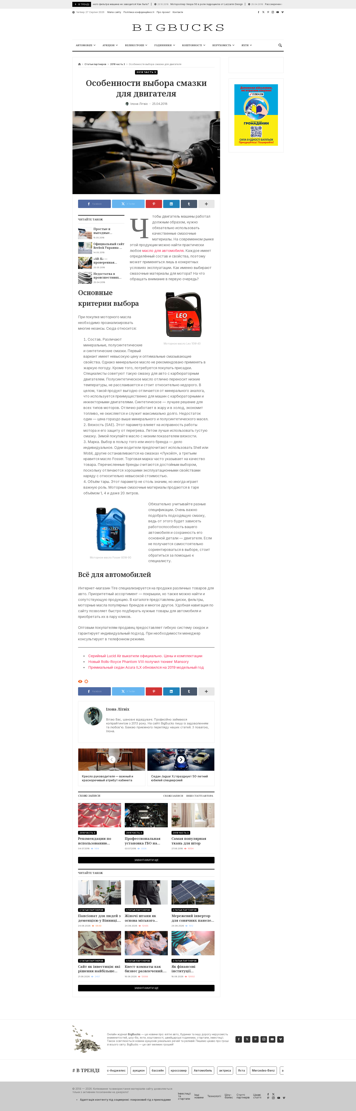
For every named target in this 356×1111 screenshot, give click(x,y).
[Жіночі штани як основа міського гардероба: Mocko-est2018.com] (146, 892)
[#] (258, 12)
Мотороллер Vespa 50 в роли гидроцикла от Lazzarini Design (183, 4)
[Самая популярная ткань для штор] (193, 815)
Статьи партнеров (95, 64)
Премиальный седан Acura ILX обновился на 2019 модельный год (146, 667)
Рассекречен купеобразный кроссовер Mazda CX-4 (273, 4)
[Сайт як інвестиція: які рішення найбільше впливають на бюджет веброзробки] (99, 943)
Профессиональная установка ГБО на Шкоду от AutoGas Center (142, 840)
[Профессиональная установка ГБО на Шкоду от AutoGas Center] (146, 815)
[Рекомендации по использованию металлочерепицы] (99, 815)
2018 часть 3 (117, 64)
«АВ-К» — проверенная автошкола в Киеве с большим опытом (108, 261)
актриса (211, 1070)
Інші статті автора (199, 795)
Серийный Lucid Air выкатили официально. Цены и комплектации (145, 656)
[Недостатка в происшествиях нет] (85, 278)
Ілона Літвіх (117, 709)
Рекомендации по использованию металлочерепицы (95, 840)
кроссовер (165, 1070)
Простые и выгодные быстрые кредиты (108, 231)
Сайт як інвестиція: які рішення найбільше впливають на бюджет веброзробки (99, 968)
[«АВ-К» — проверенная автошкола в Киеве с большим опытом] (85, 263)
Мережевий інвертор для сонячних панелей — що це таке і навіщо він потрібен (193, 918)
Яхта (227, 1070)
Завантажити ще (146, 860)
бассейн (144, 1070)
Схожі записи (173, 795)
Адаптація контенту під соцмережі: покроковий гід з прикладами (125, 1099)
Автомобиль (189, 1070)
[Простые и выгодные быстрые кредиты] (85, 233)
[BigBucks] (178, 28)
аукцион (125, 1070)
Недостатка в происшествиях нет (106, 276)
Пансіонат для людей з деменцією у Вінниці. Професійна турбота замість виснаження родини (99, 918)
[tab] (173, 795)
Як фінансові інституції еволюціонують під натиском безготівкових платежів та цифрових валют (192, 968)
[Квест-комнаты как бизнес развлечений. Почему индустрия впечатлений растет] (146, 943)
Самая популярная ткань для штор (189, 840)
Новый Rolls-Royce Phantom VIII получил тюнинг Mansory (138, 661)
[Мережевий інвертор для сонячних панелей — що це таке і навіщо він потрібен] (193, 892)
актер (272, 1070)
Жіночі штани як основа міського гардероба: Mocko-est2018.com (142, 918)
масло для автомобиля (163, 250)
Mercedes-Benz (249, 1070)
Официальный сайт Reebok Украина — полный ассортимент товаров (108, 246)
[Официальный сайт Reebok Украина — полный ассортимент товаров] (85, 248)
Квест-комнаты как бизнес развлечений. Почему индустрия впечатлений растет (144, 968)
